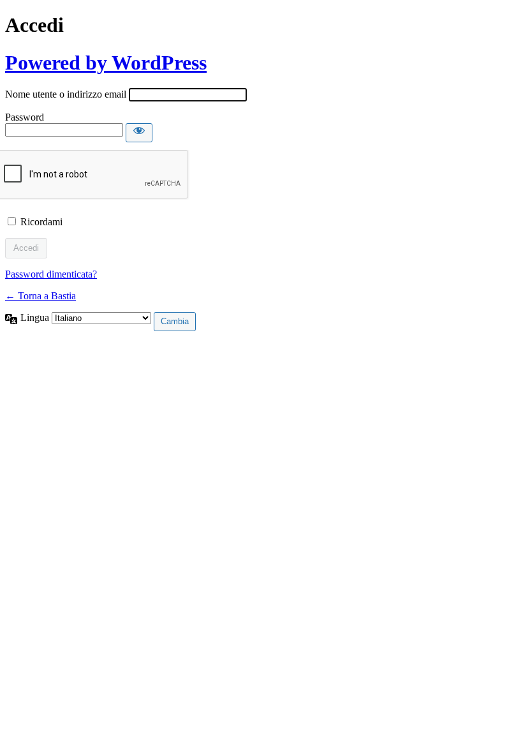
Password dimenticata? (51, 274)
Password (24, 117)
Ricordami (41, 221)
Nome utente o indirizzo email (65, 94)
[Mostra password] (139, 132)
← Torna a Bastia (40, 295)
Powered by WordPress (106, 62)
